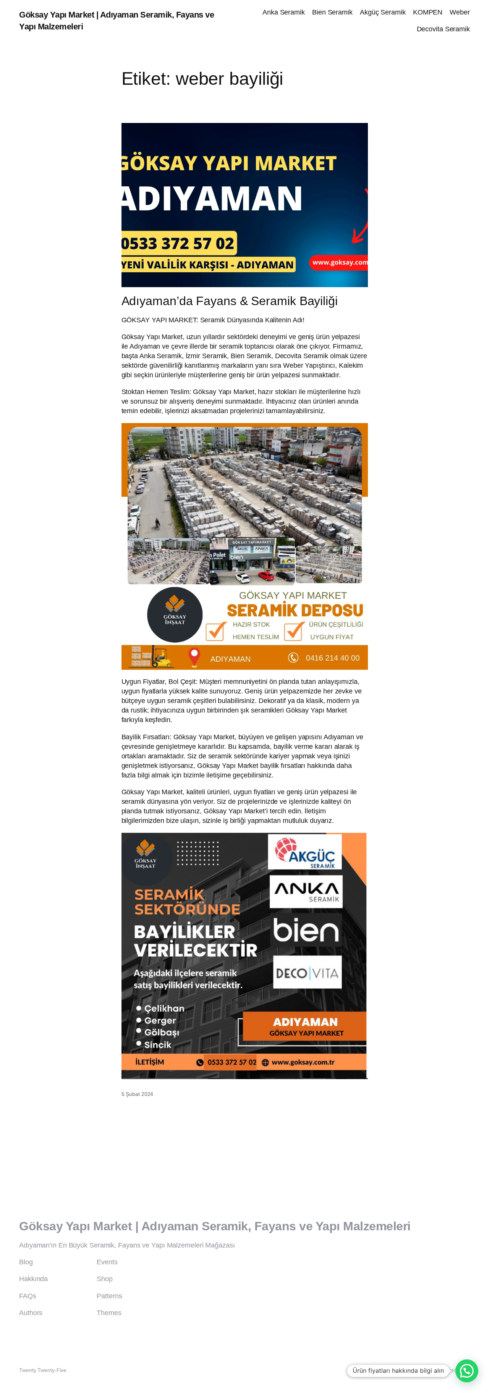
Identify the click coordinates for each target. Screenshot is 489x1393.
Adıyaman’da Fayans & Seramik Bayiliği (229, 301)
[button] (466, 1370)
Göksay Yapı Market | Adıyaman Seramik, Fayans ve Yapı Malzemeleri (215, 1226)
